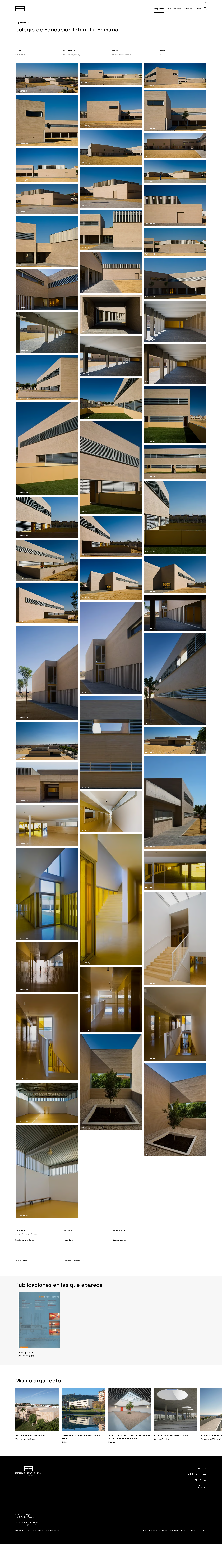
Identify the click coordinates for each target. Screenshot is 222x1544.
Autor (198, 8)
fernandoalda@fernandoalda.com (30, 1525)
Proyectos (159, 8)
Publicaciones (174, 8)
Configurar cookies (198, 1530)
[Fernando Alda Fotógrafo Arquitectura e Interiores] (20, 8)
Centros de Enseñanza (121, 54)
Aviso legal (141, 1530)
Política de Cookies (178, 1530)
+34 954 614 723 (31, 1522)
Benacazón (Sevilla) (71, 54)
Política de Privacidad (158, 1530)
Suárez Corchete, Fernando (27, 1234)
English (204, 2)
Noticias (188, 8)
